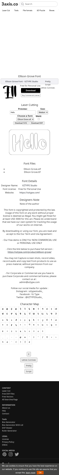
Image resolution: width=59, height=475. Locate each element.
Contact (5, 413)
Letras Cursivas (48, 87)
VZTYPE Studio (31, 81)
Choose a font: (25, 115)
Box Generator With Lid (12, 425)
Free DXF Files (8, 394)
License (5, 439)
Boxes (51, 10)
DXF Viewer (7, 428)
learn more (30, 472)
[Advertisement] (29, 43)
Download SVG (21, 123)
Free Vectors (7, 396)
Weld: (39, 116)
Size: (42, 108)
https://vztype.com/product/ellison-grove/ (29, 252)
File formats (27, 10)
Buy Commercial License (30, 95)
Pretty (47, 81)
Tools (16, 10)
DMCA (4, 445)
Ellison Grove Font (14, 81)
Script (47, 84)
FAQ (4, 411)
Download (31, 90)
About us (6, 408)
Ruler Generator (9, 431)
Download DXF (37, 123)
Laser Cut (6, 10)
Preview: (22, 108)
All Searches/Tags (10, 399)
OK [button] (40, 472)
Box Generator (8, 422)
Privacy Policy (8, 442)
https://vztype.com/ (29, 192)
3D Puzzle (41, 10)
